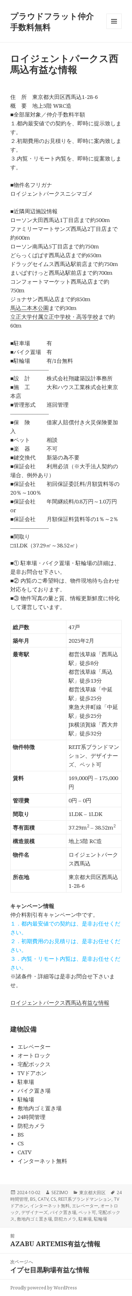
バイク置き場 (63, 1212)
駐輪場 (100, 1219)
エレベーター (85, 1206)
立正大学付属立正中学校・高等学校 (54, 316)
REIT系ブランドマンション (84, 1199)
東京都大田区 (92, 1192)
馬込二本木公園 (29, 307)
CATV (43, 1199)
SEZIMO (59, 1192)
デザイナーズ (34, 1212)
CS (53, 1199)
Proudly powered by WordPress (43, 1288)
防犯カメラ (65, 1219)
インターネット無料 (50, 1206)
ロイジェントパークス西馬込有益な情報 (59, 1002)
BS (33, 1199)
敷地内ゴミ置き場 (34, 1219)
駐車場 (85, 1219)
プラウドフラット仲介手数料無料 (52, 21)
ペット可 (87, 1212)
